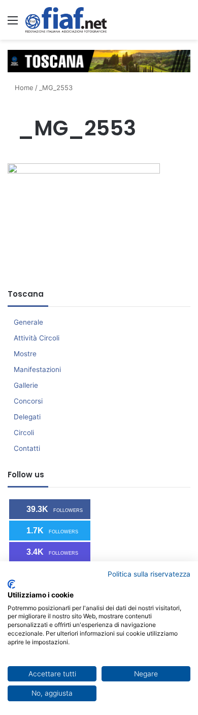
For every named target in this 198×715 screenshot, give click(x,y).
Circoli (24, 432)
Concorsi (28, 401)
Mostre (25, 354)
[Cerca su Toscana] (185, 23)
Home (23, 87)
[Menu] (13, 23)
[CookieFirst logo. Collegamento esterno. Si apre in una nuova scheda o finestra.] (11, 584)
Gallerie (26, 385)
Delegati (27, 417)
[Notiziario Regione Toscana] (66, 20)
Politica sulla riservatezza (149, 574)
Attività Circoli (36, 338)
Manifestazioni (37, 369)
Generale (28, 322)
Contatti (27, 448)
